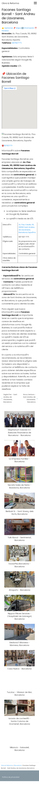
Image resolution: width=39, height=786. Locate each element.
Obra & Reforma (10, 3)
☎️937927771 (7, 145)
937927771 (17, 42)
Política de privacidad (10, 777)
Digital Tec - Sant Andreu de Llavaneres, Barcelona (10, 398)
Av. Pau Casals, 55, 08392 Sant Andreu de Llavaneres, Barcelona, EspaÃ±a (27, 228)
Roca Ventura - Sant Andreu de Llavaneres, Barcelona (29, 398)
